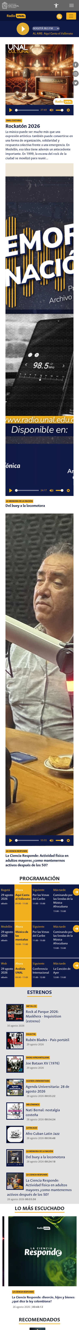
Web (4, 963)
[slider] (27, 110)
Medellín (6, 926)
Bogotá (5, 890)
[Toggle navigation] (71, 5)
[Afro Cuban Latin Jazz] (15, 1134)
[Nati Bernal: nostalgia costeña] (15, 1111)
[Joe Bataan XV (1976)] (15, 1064)
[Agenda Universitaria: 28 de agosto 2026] (15, 1087)
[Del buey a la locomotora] (39, 329)
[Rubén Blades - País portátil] (15, 1040)
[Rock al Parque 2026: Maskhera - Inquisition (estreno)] (15, 1012)
